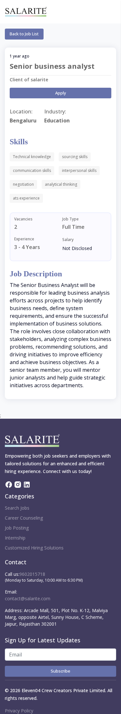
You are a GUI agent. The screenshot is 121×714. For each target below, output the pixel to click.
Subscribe (60, 671)
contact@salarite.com (27, 598)
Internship (15, 538)
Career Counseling (24, 518)
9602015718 (32, 574)
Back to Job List (24, 34)
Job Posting (17, 528)
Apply (60, 93)
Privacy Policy (19, 711)
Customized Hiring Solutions (34, 548)
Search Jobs (17, 508)
